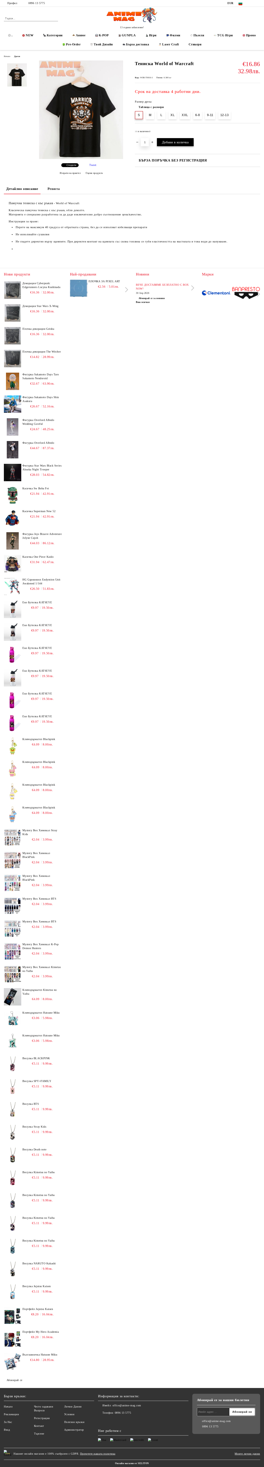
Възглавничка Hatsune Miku (39, 1354)
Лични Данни (73, 1406)
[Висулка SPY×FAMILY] (12, 1088)
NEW (30, 35)
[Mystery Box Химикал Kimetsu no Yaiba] (12, 974)
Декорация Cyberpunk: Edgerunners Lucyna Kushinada (41, 285)
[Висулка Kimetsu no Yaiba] (12, 1179)
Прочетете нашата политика (97, 1453)
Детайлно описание (22, 189)
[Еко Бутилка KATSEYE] (12, 609)
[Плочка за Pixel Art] (78, 288)
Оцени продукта (94, 173)
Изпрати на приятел (70, 173)
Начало (7, 56)
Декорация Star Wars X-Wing (40, 306)
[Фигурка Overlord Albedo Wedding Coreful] (12, 427)
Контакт (39, 1426)
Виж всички (143, 302)
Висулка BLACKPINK (36, 1058)
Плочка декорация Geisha (38, 328)
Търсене (39, 1433)
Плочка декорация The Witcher (41, 351)
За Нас (8, 1422)
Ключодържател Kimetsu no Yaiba (39, 991)
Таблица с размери (151, 107)
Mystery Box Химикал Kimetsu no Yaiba (41, 969)
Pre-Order (73, 44)
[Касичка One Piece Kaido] (12, 563)
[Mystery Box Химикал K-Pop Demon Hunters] (12, 951)
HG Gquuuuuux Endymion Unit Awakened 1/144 (41, 581)
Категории (55, 35)
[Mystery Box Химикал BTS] (12, 905)
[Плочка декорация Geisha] (12, 335)
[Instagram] (258, 3)
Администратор (74, 1429)
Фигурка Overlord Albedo (38, 442)
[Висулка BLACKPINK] (12, 1065)
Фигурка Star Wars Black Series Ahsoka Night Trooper (41, 467)
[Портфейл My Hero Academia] (12, 1338)
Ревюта (54, 189)
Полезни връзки (74, 1422)
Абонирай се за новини (152, 298)
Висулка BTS (30, 1103)
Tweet (92, 165)
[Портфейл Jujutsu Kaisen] (12, 1316)
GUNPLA (129, 35)
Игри (153, 35)
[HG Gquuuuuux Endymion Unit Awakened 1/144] (12, 586)
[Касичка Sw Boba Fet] (12, 495)
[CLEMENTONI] (216, 294)
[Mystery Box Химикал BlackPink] (12, 860)
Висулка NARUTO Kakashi (39, 1263)
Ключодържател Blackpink (38, 739)
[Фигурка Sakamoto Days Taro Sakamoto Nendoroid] (12, 381)
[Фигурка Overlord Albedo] (12, 449)
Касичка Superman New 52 (38, 511)
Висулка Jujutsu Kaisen (36, 1286)
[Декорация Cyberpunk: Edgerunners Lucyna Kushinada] (12, 290)
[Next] (125, 289)
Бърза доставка (137, 44)
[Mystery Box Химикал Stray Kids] (12, 837)
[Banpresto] (246, 293)
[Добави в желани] (257, 132)
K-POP (104, 35)
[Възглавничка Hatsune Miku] (12, 1361)
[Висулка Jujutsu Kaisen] (12, 1293)
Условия (69, 1414)
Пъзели (198, 35)
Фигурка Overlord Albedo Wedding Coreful (38, 422)
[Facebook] (252, 3)
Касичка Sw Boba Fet (35, 488)
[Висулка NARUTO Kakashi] (12, 1270)
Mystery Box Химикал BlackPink (36, 855)
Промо (251, 35)
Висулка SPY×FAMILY (36, 1081)
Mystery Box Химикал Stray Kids (39, 832)
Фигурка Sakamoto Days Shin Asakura (40, 399)
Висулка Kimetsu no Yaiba (38, 1172)
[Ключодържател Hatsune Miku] (12, 1019)
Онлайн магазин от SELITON (132, 1463)
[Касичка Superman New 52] (12, 518)
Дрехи (17, 56)
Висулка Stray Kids (34, 1126)
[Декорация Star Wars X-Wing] (12, 313)
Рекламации (11, 1414)
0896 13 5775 (36, 3)
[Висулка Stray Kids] (12, 1133)
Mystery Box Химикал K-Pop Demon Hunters (40, 946)
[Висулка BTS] (12, 1110)
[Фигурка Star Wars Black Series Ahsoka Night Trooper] (12, 472)
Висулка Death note (34, 1149)
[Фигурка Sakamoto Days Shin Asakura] (12, 404)
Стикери (195, 44)
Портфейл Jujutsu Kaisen (37, 1309)
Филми (175, 35)
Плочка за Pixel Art (104, 281)
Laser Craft (170, 44)
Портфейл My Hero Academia (40, 1331)
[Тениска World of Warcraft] (81, 158)
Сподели (71, 165)
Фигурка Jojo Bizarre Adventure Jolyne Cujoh (42, 536)
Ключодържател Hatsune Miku (41, 1012)
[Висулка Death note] (12, 1156)
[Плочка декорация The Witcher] (12, 358)
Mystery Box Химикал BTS (39, 898)
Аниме (81, 35)
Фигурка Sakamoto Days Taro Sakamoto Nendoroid (40, 376)
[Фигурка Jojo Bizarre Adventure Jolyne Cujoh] (12, 541)
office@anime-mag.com (126, 1405)
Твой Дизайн (103, 44)
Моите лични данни (247, 1453)
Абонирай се (14, 1380)
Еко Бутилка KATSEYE (37, 602)
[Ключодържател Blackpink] (12, 746)
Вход (7, 1429)
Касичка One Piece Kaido (38, 556)
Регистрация (42, 1418)
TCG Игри (225, 35)
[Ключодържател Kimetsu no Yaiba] (12, 996)
